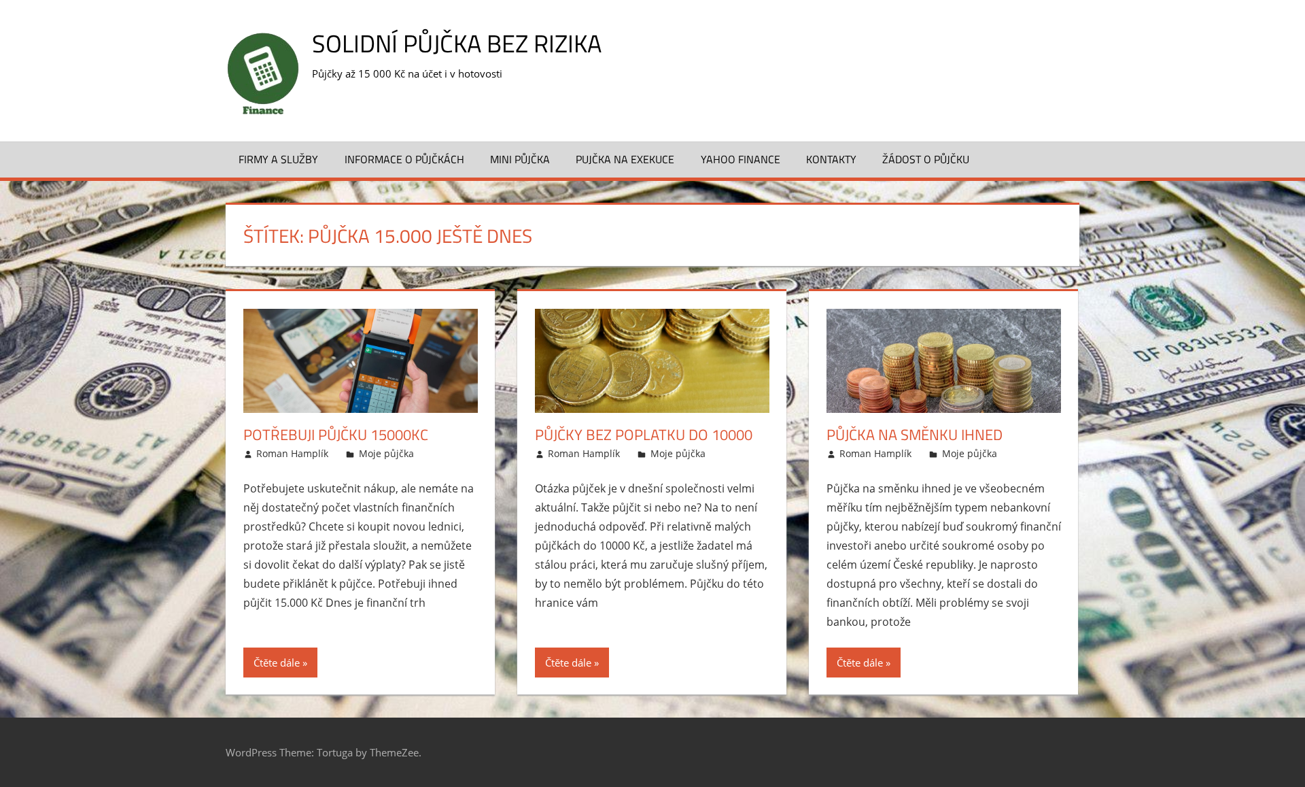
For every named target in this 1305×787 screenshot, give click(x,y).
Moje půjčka (386, 453)
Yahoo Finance (740, 159)
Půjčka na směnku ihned (914, 434)
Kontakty (831, 159)
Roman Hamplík (292, 453)
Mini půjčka (520, 159)
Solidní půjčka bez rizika (457, 43)
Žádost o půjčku (925, 159)
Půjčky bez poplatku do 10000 (643, 434)
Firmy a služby (278, 159)
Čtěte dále (277, 662)
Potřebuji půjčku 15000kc (335, 434)
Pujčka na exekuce (625, 159)
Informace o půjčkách (404, 159)
